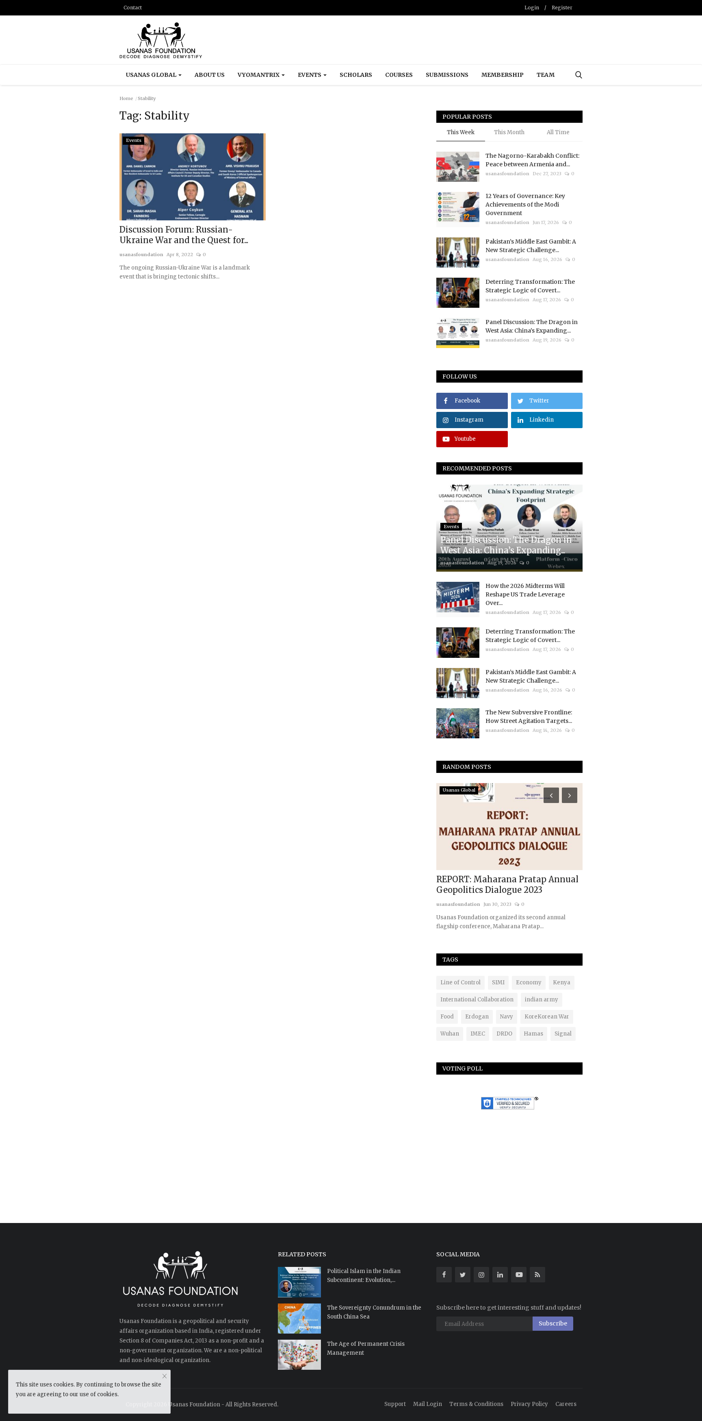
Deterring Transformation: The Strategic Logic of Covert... (530, 286)
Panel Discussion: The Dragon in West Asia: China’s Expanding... (531, 326)
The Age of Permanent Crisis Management (366, 1348)
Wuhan (449, 1033)
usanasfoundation (141, 254)
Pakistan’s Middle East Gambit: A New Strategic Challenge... (530, 246)
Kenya (561, 982)
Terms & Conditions (476, 1404)
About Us (210, 74)
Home (126, 98)
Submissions (447, 74)
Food (447, 1016)
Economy (529, 982)
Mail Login (427, 1404)
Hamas (533, 1033)
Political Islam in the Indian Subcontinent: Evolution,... (364, 1276)
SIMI (498, 982)
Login (531, 7)
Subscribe (553, 1323)
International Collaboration (477, 999)
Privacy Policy (529, 1404)
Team (546, 74)
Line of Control (460, 982)
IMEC (477, 1033)
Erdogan (477, 1016)
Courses (399, 74)
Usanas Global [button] (152, 74)
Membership (502, 74)
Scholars (356, 74)
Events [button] (310, 74)
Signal (563, 1033)
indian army (541, 999)
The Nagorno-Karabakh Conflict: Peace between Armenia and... (532, 160)
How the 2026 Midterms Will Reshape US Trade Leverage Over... (525, 594)
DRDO (504, 1033)
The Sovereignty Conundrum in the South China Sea (374, 1312)
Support (395, 1404)
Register (562, 7)
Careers (565, 1404)
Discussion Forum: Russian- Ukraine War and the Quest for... (183, 234)
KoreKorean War (546, 1016)
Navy (506, 1016)
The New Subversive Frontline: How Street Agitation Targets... (528, 717)
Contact (133, 7)
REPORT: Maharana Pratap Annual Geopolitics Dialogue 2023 (507, 884)
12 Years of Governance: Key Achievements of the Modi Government (525, 204)
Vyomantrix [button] (259, 74)
